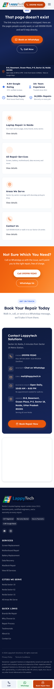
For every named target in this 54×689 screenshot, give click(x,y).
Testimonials (7, 628)
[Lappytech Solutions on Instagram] (10, 531)
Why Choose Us (8, 618)
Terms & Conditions (22, 657)
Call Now (29, 49)
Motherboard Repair (10, 550)
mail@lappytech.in (31, 376)
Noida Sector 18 (8, 584)
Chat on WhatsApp (34, 367)
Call (9, 686)
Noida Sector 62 (8, 589)
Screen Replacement (10, 545)
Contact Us (6, 638)
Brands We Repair (9, 613)
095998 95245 (36, 5)
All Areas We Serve (9, 599)
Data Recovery (8, 560)
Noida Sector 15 (8, 594)
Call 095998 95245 (27, 273)
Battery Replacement (10, 555)
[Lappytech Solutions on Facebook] (4, 531)
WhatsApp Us (27, 283)
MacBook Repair (9, 565)
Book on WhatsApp (28, 39)
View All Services (9, 570)
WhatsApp (25, 686)
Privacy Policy (7, 657)
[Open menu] (49, 5)
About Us (6, 633)
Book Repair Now (28, 424)
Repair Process (8, 623)
